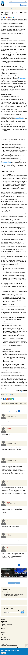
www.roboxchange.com (6, 162)
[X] (3, 17)
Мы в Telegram (14, 583)
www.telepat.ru (14, 336)
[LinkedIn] (13, 17)
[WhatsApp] (11, 17)
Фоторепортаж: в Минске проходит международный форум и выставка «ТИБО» (20, 575)
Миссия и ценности (6, 622)
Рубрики (4, 625)
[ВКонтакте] (5, 17)
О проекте (4, 621)
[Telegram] (1, 17)
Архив (3, 628)
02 (6, 394)
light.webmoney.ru (20, 118)
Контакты (4, 634)
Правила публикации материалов (9, 645)
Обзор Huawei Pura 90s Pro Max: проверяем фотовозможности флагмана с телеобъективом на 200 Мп (7, 573)
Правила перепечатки (7, 624)
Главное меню (14, 8)
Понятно (3, 653)
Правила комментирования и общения (11, 647)
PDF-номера (5, 629)
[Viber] (9, 17)
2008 (10, 394)
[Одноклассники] (7, 17)
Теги (3, 627)
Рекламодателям (6, 639)
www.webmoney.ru (18, 112)
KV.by (3, 5)
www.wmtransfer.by (22, 78)
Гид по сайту (5, 644)
